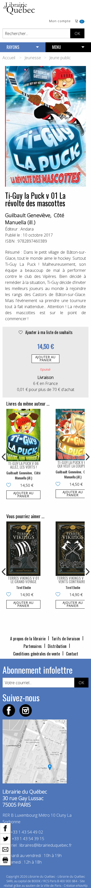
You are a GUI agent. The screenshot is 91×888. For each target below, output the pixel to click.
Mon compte (60, 21)
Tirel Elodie (23, 587)
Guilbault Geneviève (27, 215)
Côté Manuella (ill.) (34, 219)
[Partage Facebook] (5, 828)
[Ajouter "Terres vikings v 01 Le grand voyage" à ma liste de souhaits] (9, 595)
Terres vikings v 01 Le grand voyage (23, 579)
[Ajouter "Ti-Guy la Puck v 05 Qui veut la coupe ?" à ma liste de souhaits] (59, 484)
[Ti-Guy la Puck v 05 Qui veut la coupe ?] (73, 434)
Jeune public (60, 57)
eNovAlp (81, 885)
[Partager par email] (5, 849)
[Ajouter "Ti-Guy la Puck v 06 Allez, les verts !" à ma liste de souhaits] (9, 485)
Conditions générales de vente (36, 654)
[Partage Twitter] (5, 838)
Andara (27, 229)
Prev (4, 457)
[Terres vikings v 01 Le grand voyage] (23, 548)
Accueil (9, 57)
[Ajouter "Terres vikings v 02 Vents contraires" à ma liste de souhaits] (59, 595)
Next (87, 457)
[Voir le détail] (23, 435)
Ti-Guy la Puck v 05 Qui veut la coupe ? (72, 464)
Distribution (57, 646)
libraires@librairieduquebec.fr (45, 845)
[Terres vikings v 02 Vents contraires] (73, 548)
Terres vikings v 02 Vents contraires (72, 579)
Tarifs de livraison (66, 639)
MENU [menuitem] (56, 47)
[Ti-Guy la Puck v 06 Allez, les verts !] (23, 435)
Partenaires (33, 646)
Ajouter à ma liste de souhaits (48, 332)
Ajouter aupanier (45, 358)
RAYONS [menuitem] (13, 47)
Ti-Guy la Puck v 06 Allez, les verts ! (23, 465)
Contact (72, 654)
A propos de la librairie (28, 639)
